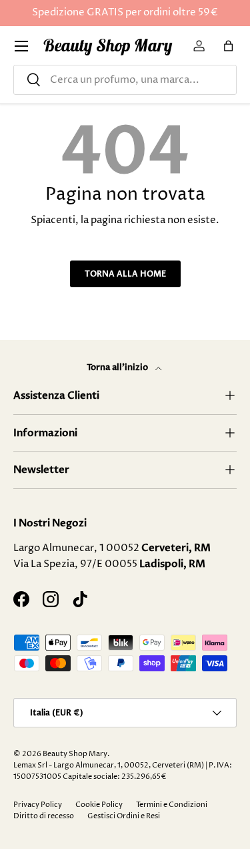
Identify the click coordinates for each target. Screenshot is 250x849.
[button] (228, 46)
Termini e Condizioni (171, 805)
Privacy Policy (37, 805)
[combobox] (125, 79)
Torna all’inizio (118, 367)
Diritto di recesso (43, 816)
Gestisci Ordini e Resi (123, 816)
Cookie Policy (99, 805)
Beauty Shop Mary (75, 754)
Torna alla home (125, 274)
